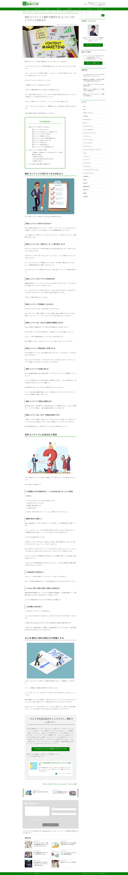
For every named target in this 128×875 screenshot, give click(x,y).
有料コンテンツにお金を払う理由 (38, 150)
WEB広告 (85, 116)
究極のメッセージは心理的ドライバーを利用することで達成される (93, 90)
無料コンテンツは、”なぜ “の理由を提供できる (43, 147)
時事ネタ (85, 183)
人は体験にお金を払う (37, 161)
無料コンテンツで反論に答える (39, 142)
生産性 (85, 193)
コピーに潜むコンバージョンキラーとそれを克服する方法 (93, 85)
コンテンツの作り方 (48, 784)
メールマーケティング (88, 173)
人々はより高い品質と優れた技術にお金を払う (43, 159)
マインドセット (87, 166)
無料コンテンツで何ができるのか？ (40, 130)
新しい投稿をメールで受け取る (36, 820)
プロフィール (48, 9)
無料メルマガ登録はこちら (93, 63)
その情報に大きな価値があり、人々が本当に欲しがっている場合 (47, 152)
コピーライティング (88, 126)
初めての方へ (38, 9)
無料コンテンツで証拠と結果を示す (40, 144)
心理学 (85, 180)
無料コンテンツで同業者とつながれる (41, 136)
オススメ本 (90, 9)
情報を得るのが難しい (37, 154)
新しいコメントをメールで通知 (36, 817)
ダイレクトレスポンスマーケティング (92, 149)
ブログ (79, 9)
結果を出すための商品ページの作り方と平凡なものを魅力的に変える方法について (93, 80)
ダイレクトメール (87, 146)
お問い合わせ (100, 9)
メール (53, 812)
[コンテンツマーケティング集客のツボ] (31, 3)
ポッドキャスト (87, 163)
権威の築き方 (86, 186)
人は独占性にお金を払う (38, 157)
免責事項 (37, 873)
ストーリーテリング (88, 139)
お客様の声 (69, 9)
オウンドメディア (87, 119)
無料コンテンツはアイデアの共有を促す (41, 134)
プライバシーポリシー (28, 873)
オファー (85, 123)
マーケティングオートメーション (91, 169)
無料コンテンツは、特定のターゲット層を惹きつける (44, 132)
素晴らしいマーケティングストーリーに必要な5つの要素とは (93, 95)
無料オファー (86, 190)
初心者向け (86, 176)
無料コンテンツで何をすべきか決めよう (39, 127)
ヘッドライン (86, 156)
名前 (53, 807)
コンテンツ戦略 (73, 784)
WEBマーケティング (88, 113)
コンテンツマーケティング (61, 784)
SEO (84, 106)
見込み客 (85, 196)
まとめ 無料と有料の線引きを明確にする (40, 164)
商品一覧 (59, 9)
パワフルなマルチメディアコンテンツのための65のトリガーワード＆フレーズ (93, 75)
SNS (84, 109)
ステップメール (87, 136)
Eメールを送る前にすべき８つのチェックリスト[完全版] (55, 764)
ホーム (27, 9)
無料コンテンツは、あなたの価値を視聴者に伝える (44, 138)
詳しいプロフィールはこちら (93, 45)
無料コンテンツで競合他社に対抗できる (41, 140)
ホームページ (86, 159)
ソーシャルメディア (88, 143)
